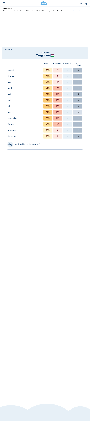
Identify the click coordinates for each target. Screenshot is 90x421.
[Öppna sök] (81, 3)
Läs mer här (76, 11)
